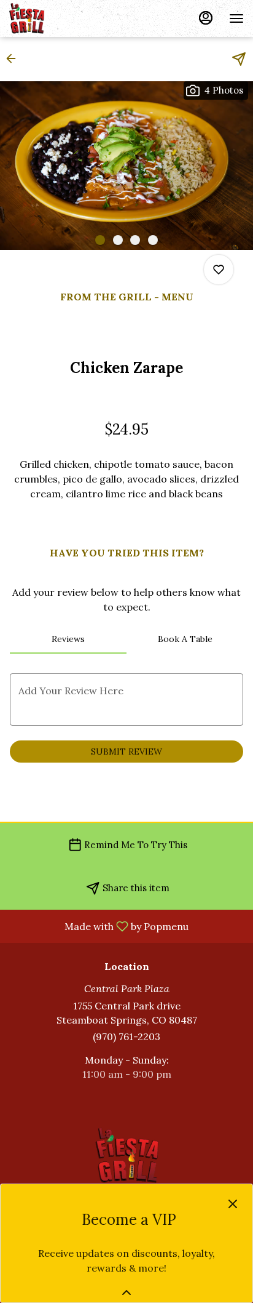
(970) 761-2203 (126, 1036)
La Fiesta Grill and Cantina (126, 1155)
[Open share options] (239, 59)
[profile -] (205, 17)
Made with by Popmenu (99, 926)
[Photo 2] (118, 240)
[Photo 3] (135, 240)
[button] (14, 58)
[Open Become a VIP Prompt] (126, 1292)
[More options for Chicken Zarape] (218, 269)
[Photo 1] (100, 240)
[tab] (68, 639)
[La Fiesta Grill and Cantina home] (64, 18)
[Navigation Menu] (236, 18)
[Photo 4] (153, 240)
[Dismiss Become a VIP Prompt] (232, 1204)
